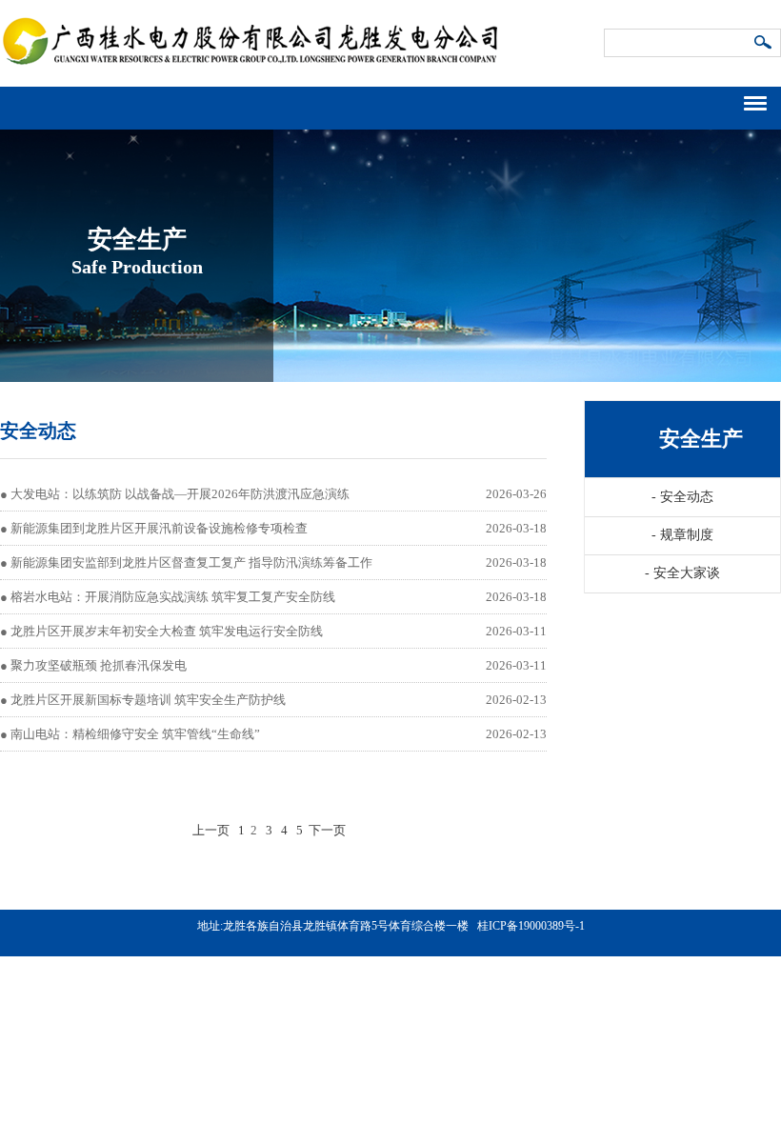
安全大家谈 (682, 573)
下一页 (327, 830)
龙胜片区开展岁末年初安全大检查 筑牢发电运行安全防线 (166, 631)
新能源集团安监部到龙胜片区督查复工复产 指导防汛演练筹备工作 (191, 562)
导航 (762, 100)
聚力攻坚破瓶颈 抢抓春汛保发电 (98, 665)
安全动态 (682, 497)
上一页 (211, 830)
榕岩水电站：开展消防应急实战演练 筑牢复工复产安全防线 (172, 597)
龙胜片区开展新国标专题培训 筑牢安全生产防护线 (148, 699)
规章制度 (682, 535)
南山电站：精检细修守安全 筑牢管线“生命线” (135, 734)
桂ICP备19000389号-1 (531, 926)
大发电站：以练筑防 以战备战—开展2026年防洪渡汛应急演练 (180, 494)
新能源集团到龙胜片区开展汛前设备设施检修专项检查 (159, 528)
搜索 (763, 43)
